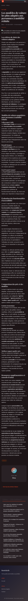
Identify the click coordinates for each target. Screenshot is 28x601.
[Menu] (25, 1)
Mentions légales (5, 589)
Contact (3, 591)
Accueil (3, 5)
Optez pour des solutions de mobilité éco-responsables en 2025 (13, 505)
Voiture (7, 5)
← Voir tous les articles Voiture (9, 486)
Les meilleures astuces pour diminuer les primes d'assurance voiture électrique (13, 550)
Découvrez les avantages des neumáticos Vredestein (13, 520)
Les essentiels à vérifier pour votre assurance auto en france (12, 556)
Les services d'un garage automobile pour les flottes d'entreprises (12, 535)
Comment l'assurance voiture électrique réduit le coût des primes (13, 530)
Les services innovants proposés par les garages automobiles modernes (13, 510)
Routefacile (5, 570)
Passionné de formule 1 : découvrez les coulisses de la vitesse (13, 525)
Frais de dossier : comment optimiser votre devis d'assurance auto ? (13, 515)
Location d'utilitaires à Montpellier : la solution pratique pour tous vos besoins (13, 540)
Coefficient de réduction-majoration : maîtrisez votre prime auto (13, 545)
